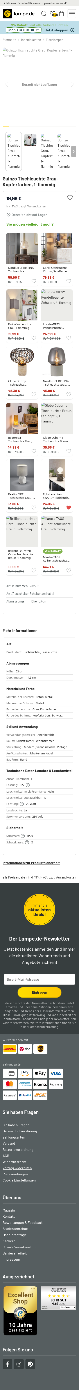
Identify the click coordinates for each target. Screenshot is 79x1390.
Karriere (9, 1241)
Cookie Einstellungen (19, 1180)
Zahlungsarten (14, 1137)
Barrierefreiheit (15, 1253)
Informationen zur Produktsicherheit (31, 863)
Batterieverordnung (18, 1149)
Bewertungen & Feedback (23, 1222)
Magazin (9, 1210)
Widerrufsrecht (15, 1162)
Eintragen (39, 992)
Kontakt (9, 1216)
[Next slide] (73, 151)
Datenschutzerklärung (43, 1027)
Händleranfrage (15, 1235)
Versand (9, 1143)
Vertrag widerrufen (17, 1168)
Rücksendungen (15, 1174)
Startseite (9, 40)
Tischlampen (54, 40)
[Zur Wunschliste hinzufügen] (70, 197)
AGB (6, 1155)
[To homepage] (18, 13)
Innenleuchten (31, 40)
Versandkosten (36, 206)
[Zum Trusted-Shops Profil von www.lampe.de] (39, 1310)
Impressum (11, 1259)
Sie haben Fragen (16, 1125)
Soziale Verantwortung (20, 1247)
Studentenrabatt (16, 1228)
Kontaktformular (15, 1019)
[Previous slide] (5, 151)
